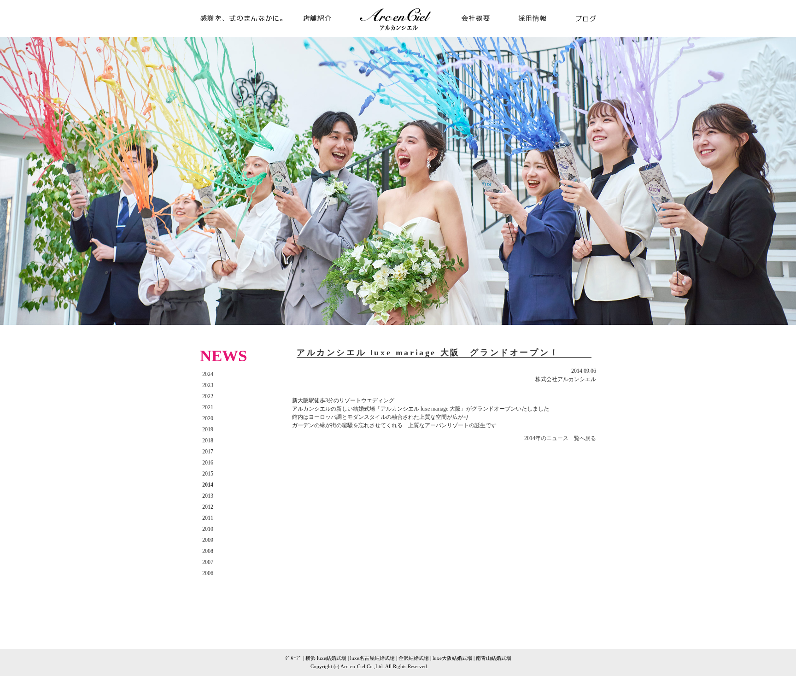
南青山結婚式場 (493, 658)
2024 (207, 374)
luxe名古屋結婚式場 (372, 658)
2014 (207, 485)
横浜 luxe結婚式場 (325, 658)
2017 (207, 451)
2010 (207, 529)
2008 (207, 551)
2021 (207, 407)
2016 (207, 462)
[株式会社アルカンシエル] (398, 33)
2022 (207, 396)
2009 (207, 540)
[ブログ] (578, 32)
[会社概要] (471, 32)
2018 (207, 440)
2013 (207, 496)
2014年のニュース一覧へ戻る (560, 438)
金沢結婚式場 (413, 658)
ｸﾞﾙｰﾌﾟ (293, 658)
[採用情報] (532, 32)
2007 (207, 562)
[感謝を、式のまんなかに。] (246, 32)
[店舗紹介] (324, 32)
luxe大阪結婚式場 (452, 658)
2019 (207, 429)
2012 (207, 507)
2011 (207, 518)
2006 (207, 573)
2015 (207, 473)
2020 (207, 418)
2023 (207, 385)
